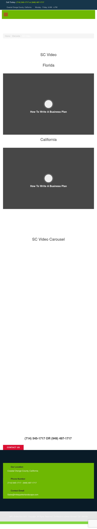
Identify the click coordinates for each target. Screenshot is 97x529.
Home (7, 36)
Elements (16, 36)
